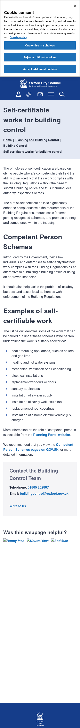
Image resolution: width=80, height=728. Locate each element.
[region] (40, 38)
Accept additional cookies (40, 69)
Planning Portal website (51, 434)
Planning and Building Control (37, 140)
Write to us (17, 506)
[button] (13, 540)
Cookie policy (18, 37)
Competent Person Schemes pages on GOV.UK (38, 447)
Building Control (15, 145)
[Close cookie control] (75, 5)
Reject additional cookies (40, 57)
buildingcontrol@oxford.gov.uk (44, 493)
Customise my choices (40, 45)
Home (7, 140)
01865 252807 (38, 487)
